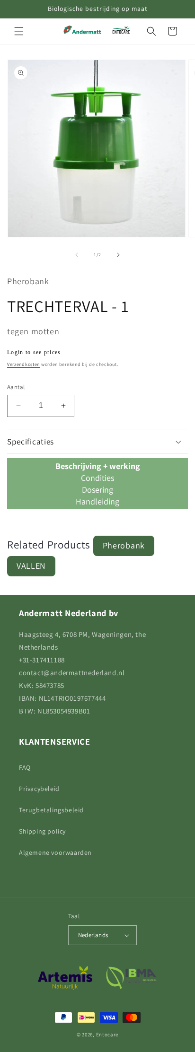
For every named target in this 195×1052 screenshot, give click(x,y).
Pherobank (124, 545)
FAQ (25, 767)
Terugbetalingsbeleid (51, 810)
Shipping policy (42, 831)
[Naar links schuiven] (76, 254)
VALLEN (31, 565)
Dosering (97, 489)
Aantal (16, 387)
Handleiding (97, 501)
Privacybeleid (39, 788)
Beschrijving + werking (97, 466)
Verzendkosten (23, 364)
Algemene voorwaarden (55, 852)
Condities (97, 477)
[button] (19, 31)
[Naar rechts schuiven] (118, 254)
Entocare (107, 1034)
